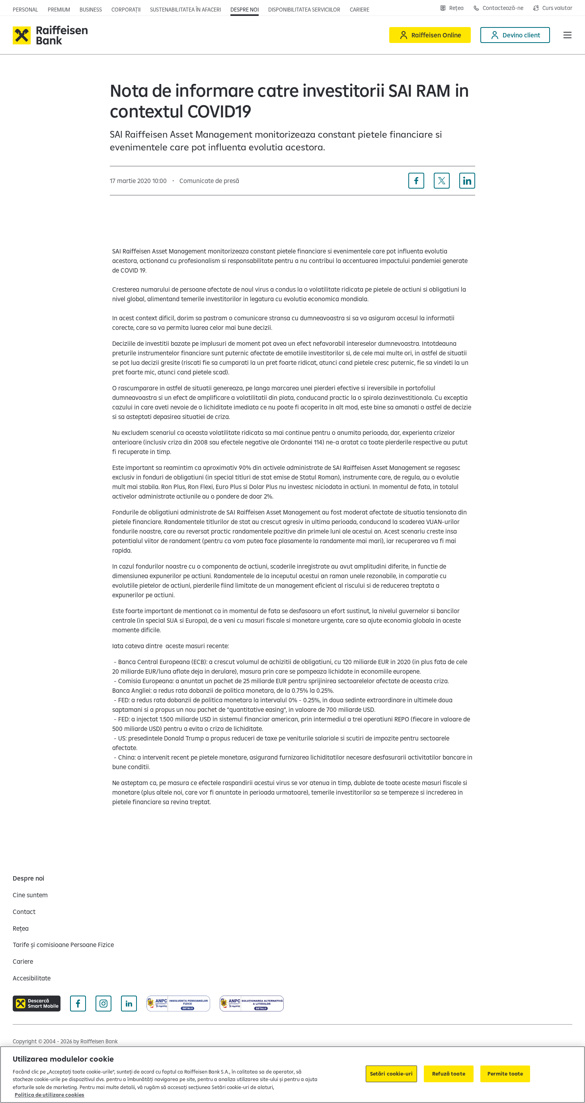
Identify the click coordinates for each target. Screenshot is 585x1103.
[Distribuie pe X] (442, 181)
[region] (292, 1074)
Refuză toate (448, 1073)
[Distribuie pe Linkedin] (467, 181)
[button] (567, 35)
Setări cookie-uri (391, 1073)
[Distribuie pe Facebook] (416, 181)
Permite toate (505, 1073)
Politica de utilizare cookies (49, 1094)
